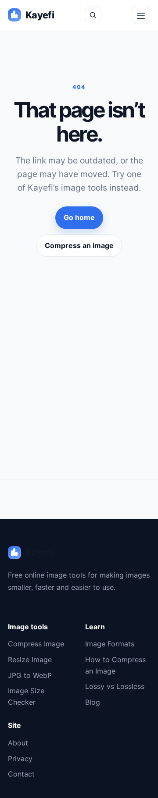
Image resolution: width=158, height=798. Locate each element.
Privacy (20, 758)
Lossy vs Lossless (114, 686)
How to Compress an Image (115, 665)
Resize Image (30, 659)
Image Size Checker (26, 696)
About (18, 742)
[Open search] (93, 15)
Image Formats (109, 643)
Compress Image (36, 643)
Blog (92, 702)
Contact (21, 774)
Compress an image (79, 245)
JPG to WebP (30, 675)
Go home (79, 217)
